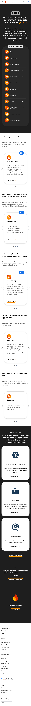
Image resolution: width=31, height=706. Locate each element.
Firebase (3, 687)
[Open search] (20, 2)
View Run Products (15, 580)
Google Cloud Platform (6, 690)
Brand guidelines (5, 670)
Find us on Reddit (5, 647)
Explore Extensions (15, 555)
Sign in (27, 2)
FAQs (2, 673)
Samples (3, 633)
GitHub (3, 638)
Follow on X (4, 649)
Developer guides (5, 628)
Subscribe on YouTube (6, 652)
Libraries (3, 635)
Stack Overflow (5, 663)
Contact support (5, 661)
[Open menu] (2, 2)
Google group (4, 666)
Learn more (11, 180)
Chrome (3, 685)
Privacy (7, 698)
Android (3, 683)
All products (4, 692)
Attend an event (5, 654)
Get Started (15, 610)
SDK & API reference (6, 631)
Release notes (4, 668)
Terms (2, 698)
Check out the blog (5, 644)
